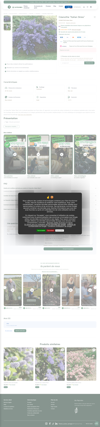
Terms (70, 223)
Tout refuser (50, 230)
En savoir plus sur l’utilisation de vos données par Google (45, 224)
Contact (61, 6)
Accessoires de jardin (38, 7)
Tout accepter (41, 230)
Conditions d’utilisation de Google (60, 226)
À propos (48, 6)
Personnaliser (59, 230)
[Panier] (91, 7)
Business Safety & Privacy (56, 223)
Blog (55, 6)
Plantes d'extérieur (26, 7)
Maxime (69, 6)
